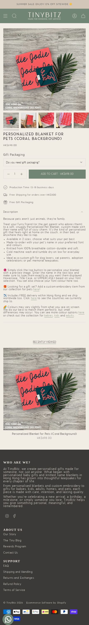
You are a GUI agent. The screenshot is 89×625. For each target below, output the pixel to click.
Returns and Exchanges (18, 578)
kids (57, 315)
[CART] (83, 16)
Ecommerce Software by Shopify (46, 602)
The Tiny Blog (12, 540)
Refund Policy (12, 584)
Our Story (9, 534)
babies (48, 315)
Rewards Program (14, 546)
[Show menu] (5, 16)
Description (10, 212)
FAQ (6, 566)
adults (70, 315)
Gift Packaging (14, 154)
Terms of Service (14, 590)
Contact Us (10, 552)
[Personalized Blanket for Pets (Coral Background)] (44, 389)
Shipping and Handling (18, 572)
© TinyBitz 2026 (13, 602)
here (36, 289)
